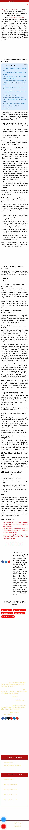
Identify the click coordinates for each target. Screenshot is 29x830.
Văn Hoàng (21, 17)
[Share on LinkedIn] (21, 544)
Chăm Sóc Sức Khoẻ (13, 10)
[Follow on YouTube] (20, 1)
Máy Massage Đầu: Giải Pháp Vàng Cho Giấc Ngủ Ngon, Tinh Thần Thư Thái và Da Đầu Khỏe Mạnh (15, 524)
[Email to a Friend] (16, 544)
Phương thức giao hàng (22, 813)
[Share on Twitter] (13, 544)
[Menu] (2, 5)
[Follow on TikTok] (18, 1)
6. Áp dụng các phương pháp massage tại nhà (14, 88)
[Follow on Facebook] (15, 1)
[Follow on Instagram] (17, 1)
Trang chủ (4, 10)
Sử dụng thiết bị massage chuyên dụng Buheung (15, 91)
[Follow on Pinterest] (9, 561)
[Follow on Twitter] (6, 561)
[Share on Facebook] (10, 544)
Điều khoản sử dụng (7, 813)
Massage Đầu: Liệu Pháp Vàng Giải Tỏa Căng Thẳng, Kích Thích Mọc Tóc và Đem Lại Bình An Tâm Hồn (15, 536)
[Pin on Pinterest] (19, 544)
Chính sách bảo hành (7, 810)
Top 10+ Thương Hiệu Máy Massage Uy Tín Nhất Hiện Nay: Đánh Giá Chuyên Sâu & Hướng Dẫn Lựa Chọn (15, 530)
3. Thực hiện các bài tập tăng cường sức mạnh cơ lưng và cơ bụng (14, 77)
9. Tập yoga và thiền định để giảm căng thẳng (14, 100)
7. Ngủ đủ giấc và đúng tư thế (11, 95)
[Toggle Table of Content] (24, 65)
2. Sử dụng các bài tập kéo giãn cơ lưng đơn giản (14, 73)
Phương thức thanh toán (7, 815)
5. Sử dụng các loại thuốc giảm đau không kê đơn (14, 83)
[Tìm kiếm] (24, 5)
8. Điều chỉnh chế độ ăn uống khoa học (14, 97)
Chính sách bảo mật (22, 810)
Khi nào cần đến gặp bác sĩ (11, 105)
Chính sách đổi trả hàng (22, 815)
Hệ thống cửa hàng (14, 818)
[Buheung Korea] (11, 678)
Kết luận (7, 108)
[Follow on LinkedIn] (14, 718)
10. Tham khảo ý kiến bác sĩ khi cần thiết (15, 103)
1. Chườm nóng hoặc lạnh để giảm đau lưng (14, 69)
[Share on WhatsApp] (7, 544)
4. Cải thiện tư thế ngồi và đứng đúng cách (15, 80)
